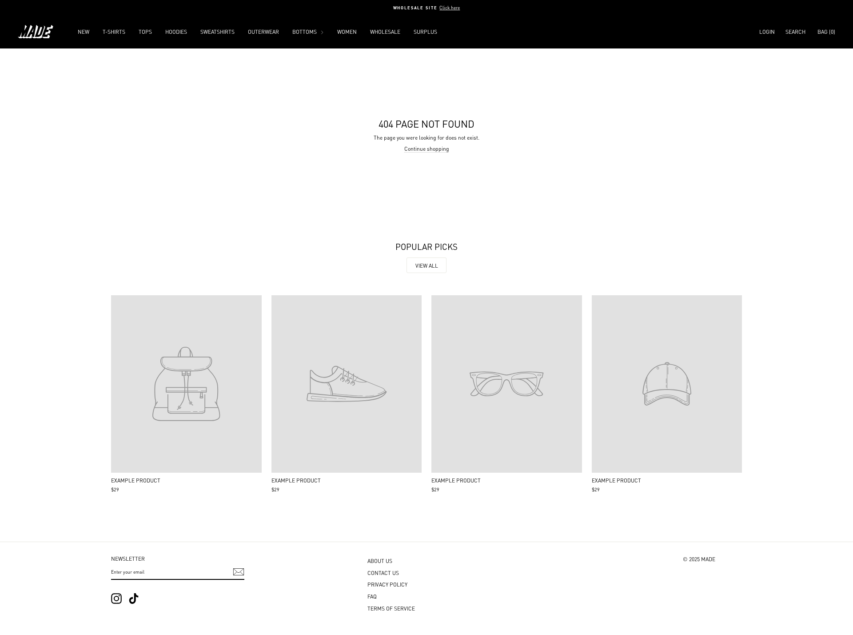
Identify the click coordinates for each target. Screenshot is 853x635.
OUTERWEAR (263, 31)
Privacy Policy (387, 584)
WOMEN (347, 31)
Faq (372, 596)
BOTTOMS (305, 31)
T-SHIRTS (114, 31)
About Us (379, 560)
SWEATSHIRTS (217, 31)
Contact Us (383, 572)
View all (426, 265)
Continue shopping (426, 148)
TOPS (145, 31)
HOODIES (176, 31)
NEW (83, 31)
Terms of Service (391, 608)
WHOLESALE (385, 31)
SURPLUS (425, 31)
